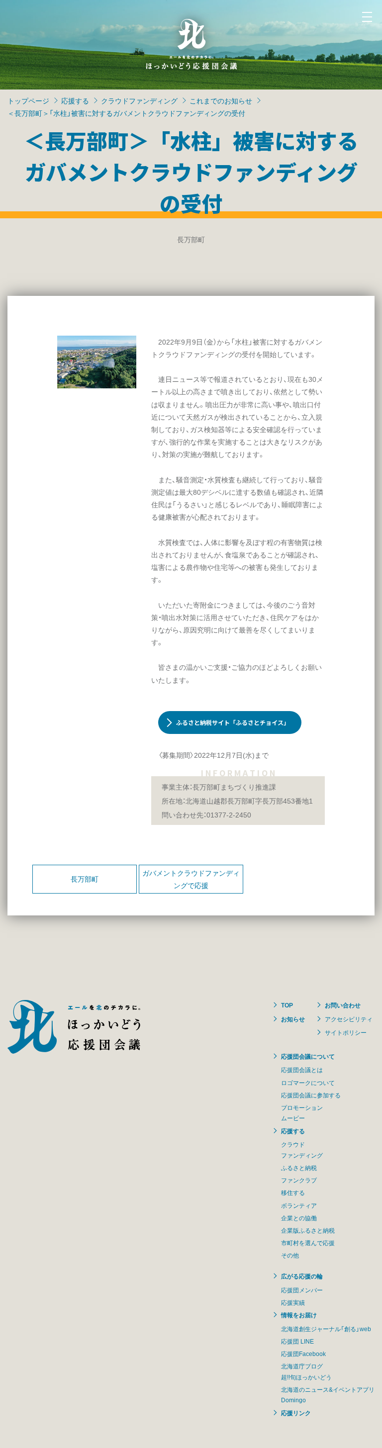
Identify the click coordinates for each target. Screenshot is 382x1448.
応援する (75, 100)
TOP (287, 1004)
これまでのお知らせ (221, 100)
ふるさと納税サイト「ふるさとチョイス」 (232, 722)
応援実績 (293, 1302)
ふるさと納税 (299, 1167)
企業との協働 (299, 1217)
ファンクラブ (299, 1180)
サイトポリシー (346, 1032)
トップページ (28, 100)
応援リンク (296, 1412)
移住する (293, 1192)
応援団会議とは (302, 1069)
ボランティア (299, 1205)
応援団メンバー (302, 1289)
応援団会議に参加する (311, 1094)
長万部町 (84, 879)
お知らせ (293, 1018)
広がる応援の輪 (302, 1275)
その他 (290, 1255)
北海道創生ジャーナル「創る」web (326, 1328)
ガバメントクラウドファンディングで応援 (191, 879)
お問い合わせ (343, 1004)
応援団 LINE (297, 1341)
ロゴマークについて (308, 1082)
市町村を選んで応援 (308, 1242)
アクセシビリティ (349, 1018)
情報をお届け (299, 1314)
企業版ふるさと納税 (308, 1230)
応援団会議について (308, 1056)
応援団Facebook (303, 1353)
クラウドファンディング (139, 100)
